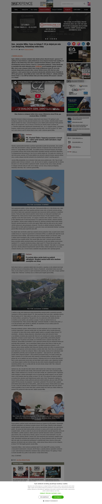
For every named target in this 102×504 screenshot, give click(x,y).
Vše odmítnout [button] (44, 497)
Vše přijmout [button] (57, 497)
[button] (51, 493)
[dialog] (51, 492)
